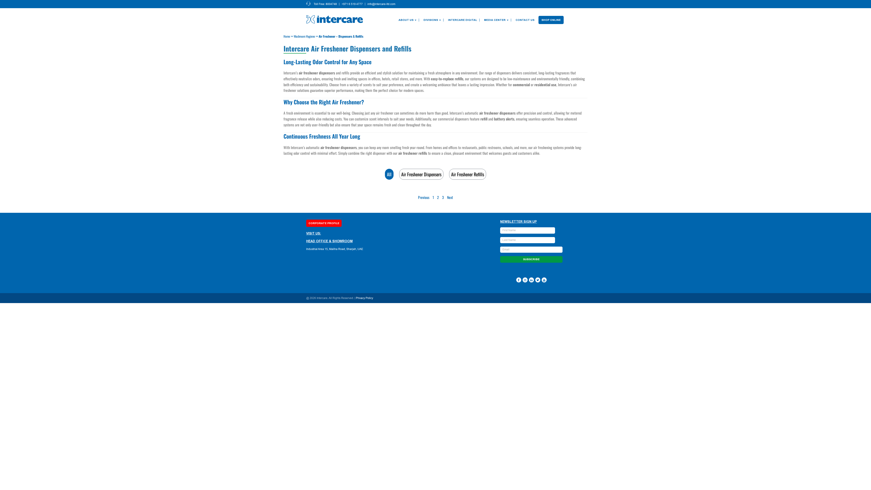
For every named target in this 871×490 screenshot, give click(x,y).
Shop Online (551, 20)
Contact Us (525, 20)
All (389, 174)
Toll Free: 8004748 (325, 4)
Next (450, 197)
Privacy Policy (364, 298)
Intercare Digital (462, 20)
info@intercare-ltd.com (381, 4)
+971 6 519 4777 (352, 4)
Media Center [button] (495, 20)
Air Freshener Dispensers (421, 174)
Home (287, 36)
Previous (423, 197)
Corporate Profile (323, 223)
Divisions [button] (430, 20)
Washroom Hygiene (304, 36)
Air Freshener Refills (467, 174)
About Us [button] (406, 20)
